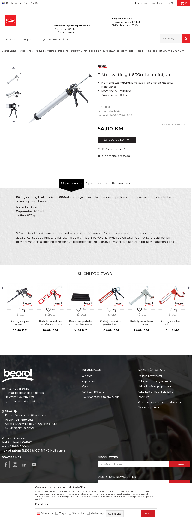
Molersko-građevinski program (63, 50)
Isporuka (143, 397)
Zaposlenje (89, 381)
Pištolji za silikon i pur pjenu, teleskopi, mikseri (108, 50)
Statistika (78, 513)
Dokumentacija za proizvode (100, 397)
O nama (87, 376)
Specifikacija (96, 183)
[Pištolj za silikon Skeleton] (172, 296)
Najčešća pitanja (148, 407)
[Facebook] (5, 464)
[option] (13, 79)
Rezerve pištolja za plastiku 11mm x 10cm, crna (80, 324)
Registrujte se (158, 3)
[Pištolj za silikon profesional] (111, 296)
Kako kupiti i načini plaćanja (155, 391)
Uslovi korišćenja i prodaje (154, 386)
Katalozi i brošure (93, 391)
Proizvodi (39, 50)
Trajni (62, 513)
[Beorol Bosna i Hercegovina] (10, 20)
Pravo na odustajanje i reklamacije (160, 402)
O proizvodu (71, 183)
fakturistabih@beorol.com (31, 415)
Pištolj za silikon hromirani (141, 322)
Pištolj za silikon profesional (111, 322)
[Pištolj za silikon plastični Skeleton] (50, 296)
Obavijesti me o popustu (174, 124)
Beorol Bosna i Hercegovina (16, 50)
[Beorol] (102, 66)
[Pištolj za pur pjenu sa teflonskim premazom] (20, 296)
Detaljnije (41, 504)
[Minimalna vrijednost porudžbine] (72, 20)
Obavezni (47, 513)
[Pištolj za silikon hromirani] (141, 296)
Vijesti (86, 386)
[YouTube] (34, 464)
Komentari (121, 183)
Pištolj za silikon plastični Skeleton (50, 322)
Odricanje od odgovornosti (155, 381)
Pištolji (139, 50)
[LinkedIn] (24, 464)
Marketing (97, 513)
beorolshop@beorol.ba (30, 393)
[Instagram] (15, 464)
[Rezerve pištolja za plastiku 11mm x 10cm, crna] (81, 296)
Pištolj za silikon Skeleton (171, 322)
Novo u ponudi (27, 39)
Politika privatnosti (150, 376)
